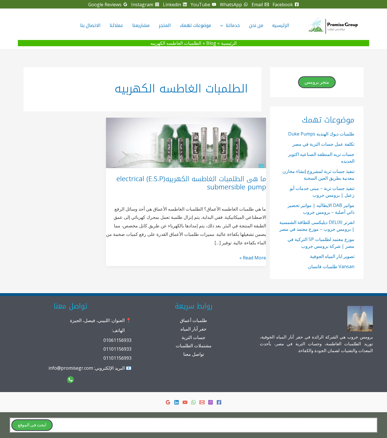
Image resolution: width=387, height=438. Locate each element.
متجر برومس (317, 82)
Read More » (252, 258)
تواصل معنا (193, 354)
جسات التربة (193, 337)
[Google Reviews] (168, 402)
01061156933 (117, 340)
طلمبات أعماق (193, 320)
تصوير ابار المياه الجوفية (332, 256)
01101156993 (117, 358)
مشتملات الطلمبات (194, 345)
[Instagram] (210, 402)
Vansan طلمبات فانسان (331, 266)
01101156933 (117, 349)
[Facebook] (219, 402)
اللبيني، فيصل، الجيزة (90, 320)
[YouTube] (185, 402)
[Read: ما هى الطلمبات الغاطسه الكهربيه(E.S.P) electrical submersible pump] (186, 142)
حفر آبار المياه (193, 329)
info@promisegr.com (70, 368)
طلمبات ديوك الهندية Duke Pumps (321, 134)
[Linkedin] (176, 402)
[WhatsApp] (193, 402)
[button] (223, 25)
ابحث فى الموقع (32, 425)
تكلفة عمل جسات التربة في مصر (323, 144)
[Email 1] (202, 402)
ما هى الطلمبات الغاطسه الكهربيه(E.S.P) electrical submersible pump (191, 183)
